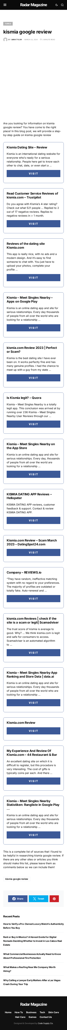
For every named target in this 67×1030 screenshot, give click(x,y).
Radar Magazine (33, 4)
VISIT (33, 173)
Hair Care (20, 1017)
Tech (42, 1012)
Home (8, 1012)
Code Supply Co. (45, 1023)
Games (32, 1017)
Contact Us (46, 1017)
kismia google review (16, 879)
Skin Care (53, 1012)
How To (19, 1012)
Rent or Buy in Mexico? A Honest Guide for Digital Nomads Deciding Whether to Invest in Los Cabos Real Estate (32, 941)
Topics (8, 24)
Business (31, 1012)
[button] (5, 5)
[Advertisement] (33, 81)
